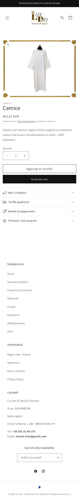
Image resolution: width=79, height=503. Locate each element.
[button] (7, 18)
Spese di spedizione (26, 121)
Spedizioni (13, 362)
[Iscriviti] (58, 457)
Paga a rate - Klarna (18, 354)
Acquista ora (39, 179)
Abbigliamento (16, 323)
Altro (10, 331)
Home (10, 273)
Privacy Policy (15, 379)
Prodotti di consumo (19, 290)
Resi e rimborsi (16, 371)
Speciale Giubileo (17, 282)
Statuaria (12, 298)
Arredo (11, 306)
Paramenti (13, 315)
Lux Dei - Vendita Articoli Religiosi (32, 494)
